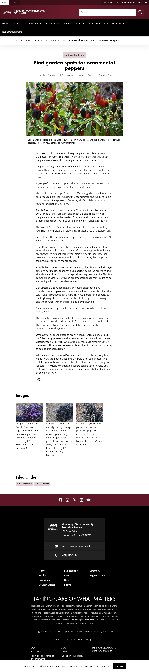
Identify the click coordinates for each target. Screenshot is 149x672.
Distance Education (125, 2)
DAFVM (14, 2)
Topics (17, 23)
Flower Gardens (42, 484)
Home (5, 23)
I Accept (119, 666)
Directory (93, 23)
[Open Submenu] (84, 23)
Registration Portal (12, 31)
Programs (44, 580)
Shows (67, 584)
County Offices (33, 23)
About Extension (113, 23)
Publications (53, 23)
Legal (33, 647)
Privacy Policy (89, 666)
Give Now (142, 2)
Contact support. (86, 639)
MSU (4, 2)
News (79, 23)
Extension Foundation (72, 655)
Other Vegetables (24, 484)
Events (68, 23)
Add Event (108, 2)
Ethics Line (36, 651)
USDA (64, 651)
